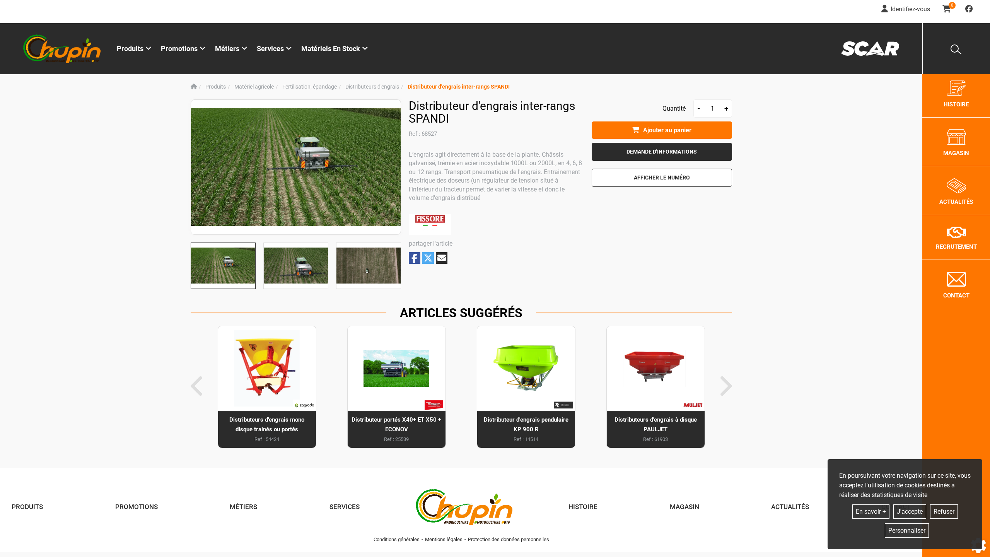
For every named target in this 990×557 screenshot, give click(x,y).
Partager (414, 258)
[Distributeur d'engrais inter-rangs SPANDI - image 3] (368, 266)
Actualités (790, 507)
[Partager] (441, 258)
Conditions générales (397, 539)
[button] (459, 87)
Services (344, 507)
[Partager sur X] (428, 258)
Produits (130, 48)
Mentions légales (444, 539)
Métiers (243, 507)
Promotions (179, 48)
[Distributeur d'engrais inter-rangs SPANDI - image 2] (295, 266)
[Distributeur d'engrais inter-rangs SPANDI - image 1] (223, 266)
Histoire (582, 507)
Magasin (684, 507)
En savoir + (871, 511)
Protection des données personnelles (508, 539)
